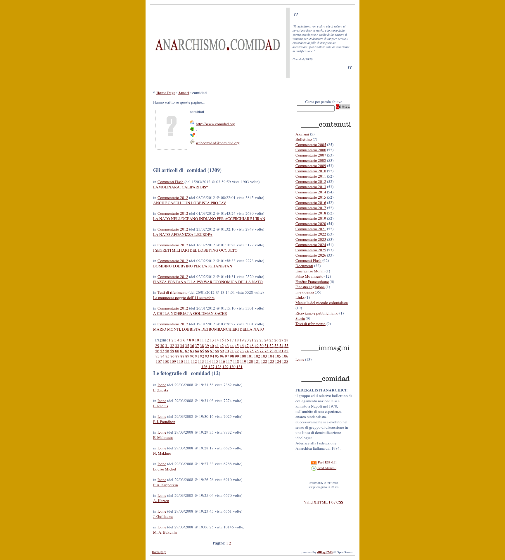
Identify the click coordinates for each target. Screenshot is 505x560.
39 (207, 345)
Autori (183, 93)
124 (278, 361)
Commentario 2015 (310, 197)
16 (227, 340)
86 (172, 356)
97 (227, 356)
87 (177, 356)
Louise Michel (164, 469)
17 (232, 340)
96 (222, 356)
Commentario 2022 (310, 234)
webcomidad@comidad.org (218, 142)
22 (257, 340)
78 (266, 350)
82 (286, 350)
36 (192, 345)
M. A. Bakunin (165, 532)
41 (217, 345)
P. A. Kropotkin (165, 484)
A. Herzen (161, 500)
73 (242, 350)
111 (187, 361)
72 (237, 350)
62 (187, 350)
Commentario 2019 (310, 218)
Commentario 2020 (310, 223)
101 (250, 356)
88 (182, 356)
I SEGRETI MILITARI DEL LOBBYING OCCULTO (195, 250)
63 (192, 350)
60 (177, 350)
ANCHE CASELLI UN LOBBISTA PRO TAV (189, 202)
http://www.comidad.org (215, 123)
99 (237, 356)
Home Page (165, 93)
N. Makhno (162, 453)
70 (227, 350)
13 (212, 340)
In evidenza (304, 292)
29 (157, 345)
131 (239, 366)
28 (286, 340)
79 (271, 350)
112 (194, 361)
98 (232, 356)
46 (242, 345)
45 (237, 345)
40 (212, 345)
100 (243, 356)
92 (202, 356)
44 (232, 345)
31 (167, 345)
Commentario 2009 (310, 165)
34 (182, 345)
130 (232, 366)
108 (166, 361)
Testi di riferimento (173, 292)
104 (271, 356)
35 (187, 345)
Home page (159, 552)
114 (208, 361)
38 (202, 345)
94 (212, 356)
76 (257, 350)
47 (247, 345)
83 (157, 356)
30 (162, 345)
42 (222, 345)
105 (278, 356)
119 (243, 361)
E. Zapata (160, 390)
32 (172, 345)
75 (252, 350)
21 (252, 340)
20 (247, 340)
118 (236, 361)
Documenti (304, 265)
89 (187, 356)
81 (281, 350)
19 (242, 340)
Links (300, 297)
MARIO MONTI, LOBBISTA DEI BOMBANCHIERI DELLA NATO (208, 329)
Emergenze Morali (310, 271)
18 (237, 340)
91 (197, 356)
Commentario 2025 (310, 249)
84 (162, 356)
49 (257, 345)
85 (167, 356)
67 (212, 350)
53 (276, 345)
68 (217, 350)
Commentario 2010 (310, 171)
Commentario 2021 (310, 228)
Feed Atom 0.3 (326, 468)
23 (262, 340)
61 (182, 350)
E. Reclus (160, 405)
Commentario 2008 (310, 160)
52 (271, 345)
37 (197, 345)
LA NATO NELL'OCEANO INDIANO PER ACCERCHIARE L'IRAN (209, 218)
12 (207, 340)
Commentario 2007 (310, 155)
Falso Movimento (309, 276)
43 (227, 345)
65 (202, 350)
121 (257, 361)
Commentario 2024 (310, 244)
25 (271, 340)
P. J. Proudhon (164, 421)
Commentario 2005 (310, 144)
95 (217, 356)
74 (247, 350)
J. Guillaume (163, 516)
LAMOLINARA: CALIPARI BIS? (180, 187)
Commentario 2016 (310, 202)
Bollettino (303, 139)
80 (276, 350)
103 (264, 356)
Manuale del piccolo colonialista (321, 302)
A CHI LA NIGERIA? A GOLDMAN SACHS (190, 313)
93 (207, 356)
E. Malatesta (163, 437)
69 (222, 350)
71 (232, 350)
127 (211, 366)
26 (276, 340)
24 (266, 340)
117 (229, 361)
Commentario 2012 (173, 197)
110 (180, 361)
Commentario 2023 (310, 239)
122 (264, 361)
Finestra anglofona (310, 286)
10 (197, 340)
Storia (300, 318)
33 (177, 345)
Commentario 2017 (310, 207)
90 (192, 356)
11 (202, 340)
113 (201, 361)
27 (281, 340)
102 (257, 356)
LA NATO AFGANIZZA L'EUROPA (182, 234)
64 (197, 350)
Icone (162, 384)
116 (222, 361)
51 (266, 345)
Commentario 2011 (310, 176)
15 (222, 340)
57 (162, 350)
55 (286, 345)
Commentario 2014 (310, 192)
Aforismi (302, 134)
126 (204, 366)
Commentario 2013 (310, 186)
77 (262, 350)
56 (157, 350)
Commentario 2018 (310, 213)
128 (218, 366)
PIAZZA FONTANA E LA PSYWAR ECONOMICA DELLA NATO (208, 281)
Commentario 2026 (310, 255)
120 (250, 361)
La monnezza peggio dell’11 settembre (184, 297)
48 (252, 345)
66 (207, 350)
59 (172, 350)
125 (285, 361)
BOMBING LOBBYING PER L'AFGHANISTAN (192, 266)
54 (281, 345)
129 (225, 366)
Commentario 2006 (310, 149)
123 (271, 361)
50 (262, 345)
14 (217, 340)
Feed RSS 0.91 (327, 462)
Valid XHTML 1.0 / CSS (323, 502)
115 (215, 361)
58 (167, 350)
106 (285, 356)
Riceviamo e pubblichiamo (316, 313)
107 (159, 361)
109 (173, 361)
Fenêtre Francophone (312, 281)
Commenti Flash (171, 181)
